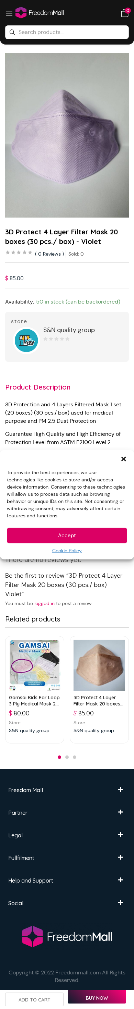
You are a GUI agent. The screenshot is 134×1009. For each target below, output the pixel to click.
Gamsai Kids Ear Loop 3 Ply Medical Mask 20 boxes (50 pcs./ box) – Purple (34, 700)
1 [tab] (59, 757)
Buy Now (97, 998)
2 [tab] (67, 757)
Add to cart (35, 1000)
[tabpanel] (34, 689)
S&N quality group (69, 330)
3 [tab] (74, 757)
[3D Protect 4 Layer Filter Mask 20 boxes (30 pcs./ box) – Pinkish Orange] (99, 665)
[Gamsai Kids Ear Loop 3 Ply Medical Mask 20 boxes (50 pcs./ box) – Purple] (34, 665)
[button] (123, 458)
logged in (44, 603)
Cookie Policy (67, 550)
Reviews (49, 254)
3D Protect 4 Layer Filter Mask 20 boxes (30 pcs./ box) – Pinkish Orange (97, 700)
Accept (67, 535)
